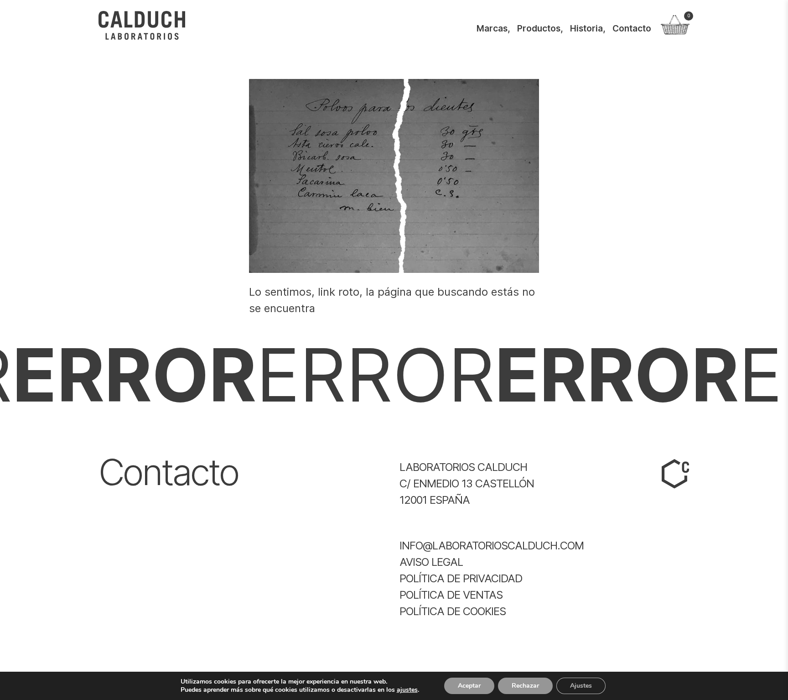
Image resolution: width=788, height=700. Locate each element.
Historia (586, 28)
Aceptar (469, 685)
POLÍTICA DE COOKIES (452, 611)
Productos (538, 28)
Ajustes (581, 685)
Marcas (492, 28)
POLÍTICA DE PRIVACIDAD (460, 578)
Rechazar (525, 685)
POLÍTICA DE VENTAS (451, 594)
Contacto (631, 28)
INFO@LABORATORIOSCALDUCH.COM (491, 545)
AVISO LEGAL (431, 562)
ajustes (407, 690)
